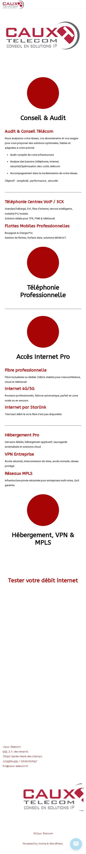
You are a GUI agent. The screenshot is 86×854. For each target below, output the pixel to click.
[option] (45, 797)
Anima (42, 843)
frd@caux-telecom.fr (15, 766)
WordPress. (56, 843)
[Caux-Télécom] (13, 4)
